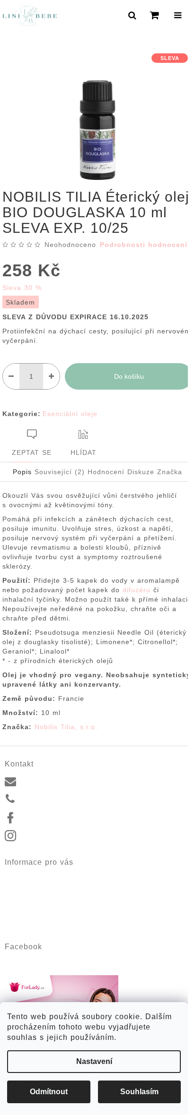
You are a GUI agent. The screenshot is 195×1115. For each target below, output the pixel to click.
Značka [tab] (169, 472)
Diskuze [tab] (140, 472)
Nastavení (94, 1061)
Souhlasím (139, 1092)
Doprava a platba (31, 897)
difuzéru (137, 590)
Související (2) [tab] (60, 472)
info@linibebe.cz (47, 780)
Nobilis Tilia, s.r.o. (66, 727)
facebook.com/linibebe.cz (60, 817)
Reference (20, 887)
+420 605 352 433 (50, 799)
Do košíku (129, 376)
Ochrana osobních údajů (42, 920)
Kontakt (16, 875)
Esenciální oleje (70, 413)
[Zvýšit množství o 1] (51, 376)
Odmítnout (49, 1092)
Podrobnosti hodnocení (143, 244)
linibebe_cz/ (40, 836)
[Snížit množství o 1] (11, 376)
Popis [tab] (22, 472)
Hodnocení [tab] (106, 472)
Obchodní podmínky (35, 909)
